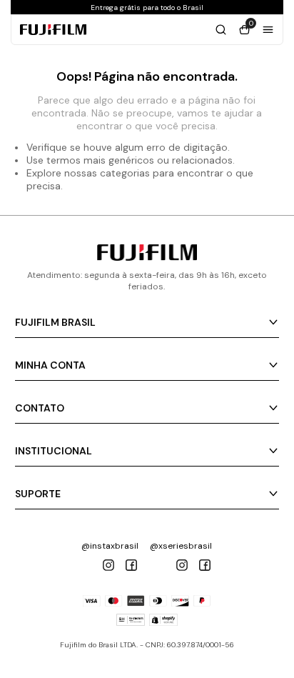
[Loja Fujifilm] (147, 256)
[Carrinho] (221, 30)
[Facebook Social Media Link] (131, 565)
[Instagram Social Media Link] (108, 565)
